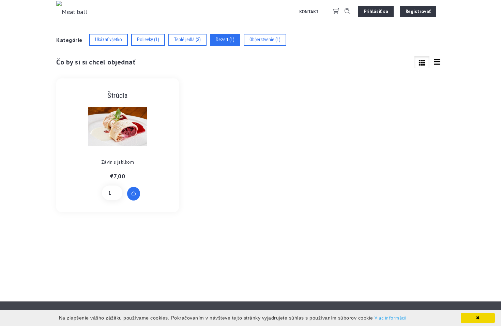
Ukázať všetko (108, 39)
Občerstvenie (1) (264, 39)
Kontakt (309, 12)
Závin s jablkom (117, 162)
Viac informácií (391, 318)
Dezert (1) (225, 39)
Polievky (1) (148, 39)
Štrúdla (117, 95)
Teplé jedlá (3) (187, 39)
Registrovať (418, 11)
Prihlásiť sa (376, 11)
